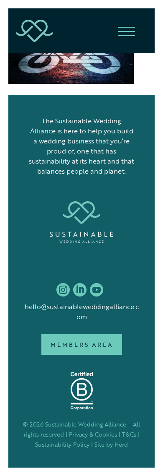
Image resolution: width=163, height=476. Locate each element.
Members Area (82, 344)
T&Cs (129, 434)
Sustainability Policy (62, 444)
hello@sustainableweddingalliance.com (82, 312)
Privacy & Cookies (93, 434)
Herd (121, 444)
